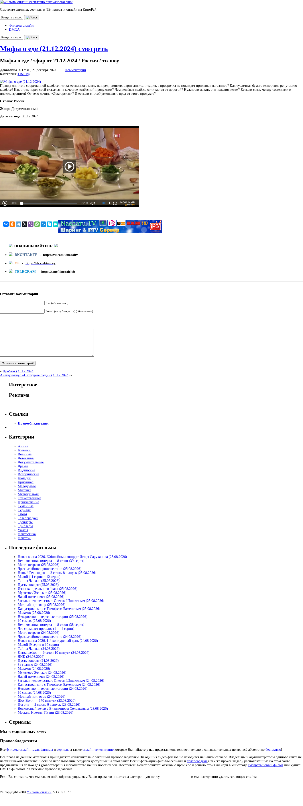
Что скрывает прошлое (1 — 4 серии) (46, 628)
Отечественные (29, 498)
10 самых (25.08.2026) (34, 620)
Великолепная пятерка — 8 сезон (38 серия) (51, 624)
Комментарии (75, 70)
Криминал (25, 482)
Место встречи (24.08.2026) (38, 632)
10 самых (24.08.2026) (34, 692)
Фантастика (27, 534)
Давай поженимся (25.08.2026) (41, 597)
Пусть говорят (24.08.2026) (38, 660)
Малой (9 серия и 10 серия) (38, 644)
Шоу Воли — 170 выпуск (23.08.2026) (46, 700)
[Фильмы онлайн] (36, 2)
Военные (24, 454)
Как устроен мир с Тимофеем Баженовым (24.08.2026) (59, 684)
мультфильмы (42, 749)
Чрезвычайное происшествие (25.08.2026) (49, 569)
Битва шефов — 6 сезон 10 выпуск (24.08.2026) (53, 652)
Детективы (26, 458)
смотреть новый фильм (265, 765)
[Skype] (49, 224)
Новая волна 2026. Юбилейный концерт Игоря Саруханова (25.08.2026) (72, 557)
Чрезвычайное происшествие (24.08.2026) (49, 636)
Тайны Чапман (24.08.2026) (38, 648)
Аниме (23, 446)
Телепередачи (28, 518)
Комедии (24, 478)
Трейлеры (25, 522)
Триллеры (25, 526)
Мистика (24, 490)
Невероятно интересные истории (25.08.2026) (52, 616)
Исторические (28, 474)
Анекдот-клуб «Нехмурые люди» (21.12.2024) (34, 375)
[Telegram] (18, 224)
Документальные (31, 462)
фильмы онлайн (18, 749)
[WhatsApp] (37, 224)
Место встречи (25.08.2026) (38, 565)
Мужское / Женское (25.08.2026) (42, 593)
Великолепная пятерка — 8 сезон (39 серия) (51, 561)
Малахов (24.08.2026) (34, 668)
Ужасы (23, 530)
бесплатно (273, 749)
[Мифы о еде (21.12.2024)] (20, 81)
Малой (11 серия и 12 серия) (39, 577)
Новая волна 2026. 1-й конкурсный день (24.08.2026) (58, 640)
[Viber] (30, 224)
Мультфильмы (28, 494)
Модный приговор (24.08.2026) (41, 696)
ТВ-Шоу (24, 74)
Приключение (28, 502)
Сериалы (24, 510)
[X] (24, 224)
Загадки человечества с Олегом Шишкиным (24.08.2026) (61, 680)
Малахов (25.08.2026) (34, 612)
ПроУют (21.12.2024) (18, 371)
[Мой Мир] (43, 224)
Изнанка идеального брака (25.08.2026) (47, 589)
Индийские (26, 470)
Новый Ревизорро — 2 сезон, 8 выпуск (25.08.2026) (57, 573)
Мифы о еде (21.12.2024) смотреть (54, 49)
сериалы (63, 749)
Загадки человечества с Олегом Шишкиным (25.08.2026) (61, 601)
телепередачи (197, 761)
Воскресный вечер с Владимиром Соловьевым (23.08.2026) (63, 708)
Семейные (25, 506)
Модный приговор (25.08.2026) (41, 604)
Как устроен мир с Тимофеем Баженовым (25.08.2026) (59, 608)
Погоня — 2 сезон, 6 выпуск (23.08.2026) (49, 704)
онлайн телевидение (98, 749)
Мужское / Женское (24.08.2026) (42, 672)
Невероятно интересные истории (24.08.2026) (52, 688)
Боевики (24, 450)
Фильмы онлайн (21, 25)
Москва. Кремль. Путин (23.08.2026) (45, 712)
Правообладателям (33, 423)
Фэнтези (24, 538)
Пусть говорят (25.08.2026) (38, 585)
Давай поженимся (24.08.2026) (41, 676)
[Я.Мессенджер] (55, 224)
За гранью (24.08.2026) (35, 664)
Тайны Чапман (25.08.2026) (38, 581)
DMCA (14, 29)
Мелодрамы (27, 486)
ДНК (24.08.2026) (31, 656)
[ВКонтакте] (6, 224)
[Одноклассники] (12, 224)
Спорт (22, 514)
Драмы (23, 466)
